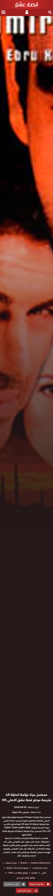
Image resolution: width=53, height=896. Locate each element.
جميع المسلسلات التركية (17, 868)
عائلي (43, 873)
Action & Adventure (40, 863)
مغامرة (35, 873)
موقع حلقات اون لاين (25, 878)
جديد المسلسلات (39, 868)
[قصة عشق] (26, 4)
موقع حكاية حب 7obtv (18, 873)
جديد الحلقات (11, 863)
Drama (23, 863)
